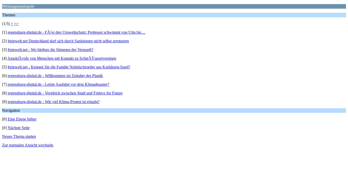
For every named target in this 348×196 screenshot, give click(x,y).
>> (16, 23)
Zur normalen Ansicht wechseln (27, 145)
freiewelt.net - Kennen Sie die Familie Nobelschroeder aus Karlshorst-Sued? (69, 67)
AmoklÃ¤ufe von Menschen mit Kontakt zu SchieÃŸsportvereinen (61, 58)
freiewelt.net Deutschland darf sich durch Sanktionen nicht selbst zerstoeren (68, 41)
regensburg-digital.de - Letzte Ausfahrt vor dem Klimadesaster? (58, 84)
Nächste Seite (19, 128)
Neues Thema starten (19, 136)
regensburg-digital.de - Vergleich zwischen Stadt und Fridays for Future (65, 93)
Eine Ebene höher (22, 119)
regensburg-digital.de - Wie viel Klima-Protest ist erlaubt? (54, 102)
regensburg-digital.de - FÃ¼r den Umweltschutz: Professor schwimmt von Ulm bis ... (76, 32)
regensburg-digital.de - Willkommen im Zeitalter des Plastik (55, 76)
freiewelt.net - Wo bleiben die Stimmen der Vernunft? (50, 49)
